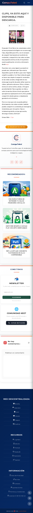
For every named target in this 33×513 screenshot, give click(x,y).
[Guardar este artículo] (30, 504)
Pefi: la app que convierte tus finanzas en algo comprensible (16, 253)
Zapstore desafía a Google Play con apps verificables (16, 227)
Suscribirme (16, 297)
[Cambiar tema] (30, 493)
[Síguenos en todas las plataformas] (21, 162)
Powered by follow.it (16, 300)
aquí (7, 64)
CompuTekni (22, 511)
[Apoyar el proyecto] (12, 162)
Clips (12, 117)
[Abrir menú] (29, 3)
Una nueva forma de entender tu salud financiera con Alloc (16, 201)
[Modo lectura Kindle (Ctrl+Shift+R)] (30, 498)
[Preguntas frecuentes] (16, 162)
